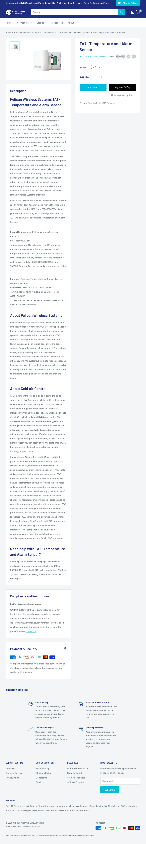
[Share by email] (134, 56)
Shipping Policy (43, 773)
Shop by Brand (74, 773)
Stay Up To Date (130, 3)
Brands (40, 22)
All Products (23, 22)
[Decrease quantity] (94, 77)
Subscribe (110, 789)
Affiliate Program (75, 782)
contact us (31, 631)
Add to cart (93, 87)
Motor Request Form (77, 768)
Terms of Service (14, 773)
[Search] (121, 12)
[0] (138, 12)
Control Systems (64, 32)
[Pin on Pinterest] (123, 56)
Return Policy (42, 768)
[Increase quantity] (109, 77)
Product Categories (22, 32)
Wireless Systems (82, 32)
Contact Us (41, 777)
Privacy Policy (12, 777)
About (71, 22)
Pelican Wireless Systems (93, 56)
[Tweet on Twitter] (128, 56)
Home (9, 22)
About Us (10, 768)
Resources (57, 22)
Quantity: (84, 76)
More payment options (122, 95)
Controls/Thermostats (44, 32)
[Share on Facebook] (118, 56)
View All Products (76, 777)
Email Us (40, 782)
